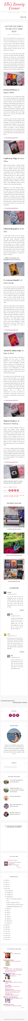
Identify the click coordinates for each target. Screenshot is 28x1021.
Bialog (6, 967)
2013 (6, 939)
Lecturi (16, 495)
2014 (6, 937)
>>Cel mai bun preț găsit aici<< (11, 138)
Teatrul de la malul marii (16, 961)
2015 (6, 935)
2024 (6, 882)
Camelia (9, 592)
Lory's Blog (8, 985)
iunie (8, 912)
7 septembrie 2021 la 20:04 (12, 594)
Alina (8, 634)
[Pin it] (18, 490)
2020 (6, 925)
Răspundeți (22, 610)
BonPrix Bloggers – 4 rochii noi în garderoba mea (12, 987)
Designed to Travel (9, 989)
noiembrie (9, 892)
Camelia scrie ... (9, 952)
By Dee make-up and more (11, 997)
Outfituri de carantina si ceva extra (16, 998)
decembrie (9, 890)
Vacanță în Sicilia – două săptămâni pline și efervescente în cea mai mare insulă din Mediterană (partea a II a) (13, 970)
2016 (6, 933)
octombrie (9, 894)
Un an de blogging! (15, 796)
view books (19, 867)
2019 (6, 927)
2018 (6, 929)
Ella (12, 614)
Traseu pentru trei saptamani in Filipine (13, 1005)
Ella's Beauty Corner (14, 6)
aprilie (8, 916)
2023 (6, 884)
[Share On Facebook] (12, 490)
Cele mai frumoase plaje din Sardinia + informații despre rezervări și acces (13, 991)
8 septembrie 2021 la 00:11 (15, 615)
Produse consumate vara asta (13, 902)
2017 (6, 931)
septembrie (9, 896)
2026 (6, 880)
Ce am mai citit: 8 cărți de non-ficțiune (16, 975)
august (8, 908)
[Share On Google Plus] (15, 490)
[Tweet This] (9, 490)
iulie (7, 910)
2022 (6, 886)
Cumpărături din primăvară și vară (14, 906)
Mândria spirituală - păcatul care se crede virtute (13, 982)
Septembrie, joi (8, 994)
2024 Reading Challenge (12, 860)
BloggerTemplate (21, 1019)
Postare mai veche (19, 702)
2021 (6, 888)
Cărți (11, 495)
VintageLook (8, 981)
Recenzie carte (14, 496)
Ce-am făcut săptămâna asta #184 (12, 995)
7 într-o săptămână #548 (15, 953)
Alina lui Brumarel (9, 960)
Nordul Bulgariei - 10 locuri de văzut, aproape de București (17, 790)
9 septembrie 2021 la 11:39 (12, 635)
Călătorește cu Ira (9, 1004)
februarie (8, 921)
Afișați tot (22, 1007)
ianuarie (8, 923)
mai (7, 914)
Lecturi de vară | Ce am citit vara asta (15, 904)
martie (8, 919)
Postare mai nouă (8, 701)
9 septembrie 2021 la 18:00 (15, 657)
